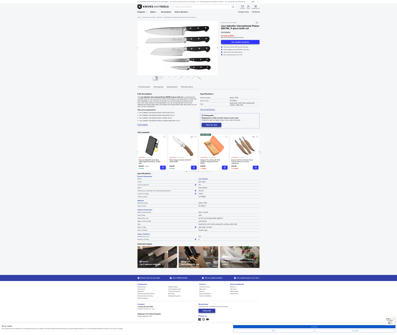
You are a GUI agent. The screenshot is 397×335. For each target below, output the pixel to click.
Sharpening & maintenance (146, 293)
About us (233, 287)
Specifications (172, 87)
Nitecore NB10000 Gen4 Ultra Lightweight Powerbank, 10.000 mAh (149, 161)
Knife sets (159, 17)
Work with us (234, 293)
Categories (141, 12)
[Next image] (217, 47)
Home (139, 17)
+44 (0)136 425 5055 (145, 307)
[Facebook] (200, 319)
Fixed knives (141, 289)
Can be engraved (143, 185)
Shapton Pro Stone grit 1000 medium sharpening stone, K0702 (210, 161)
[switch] (390, 323)
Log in (248, 8)
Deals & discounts (181, 12)
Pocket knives (142, 287)
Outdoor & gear (173, 287)
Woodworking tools (174, 296)
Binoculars (171, 293)
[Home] (153, 6)
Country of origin (143, 194)
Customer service (204, 287)
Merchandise (234, 291)
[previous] (141, 151)
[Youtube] (207, 319)
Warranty (202, 289)
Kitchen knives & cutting (148, 17)
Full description (144, 87)
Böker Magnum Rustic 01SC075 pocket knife (180, 161)
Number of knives (143, 239)
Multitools (141, 291)
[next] (256, 151)
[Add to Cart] (163, 167)
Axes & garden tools (174, 289)
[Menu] (393, 317)
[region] (178, 51)
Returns (201, 291)
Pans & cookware (143, 298)
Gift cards (233, 289)
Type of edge (142, 227)
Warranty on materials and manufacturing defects (154, 191)
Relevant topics (187, 87)
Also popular (158, 87)
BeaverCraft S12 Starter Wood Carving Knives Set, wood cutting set (242, 161)
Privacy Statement (205, 293)
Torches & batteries (174, 291)
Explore (153, 12)
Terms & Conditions (205, 296)
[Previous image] (137, 47)
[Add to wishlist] (164, 136)
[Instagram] (204, 319)
